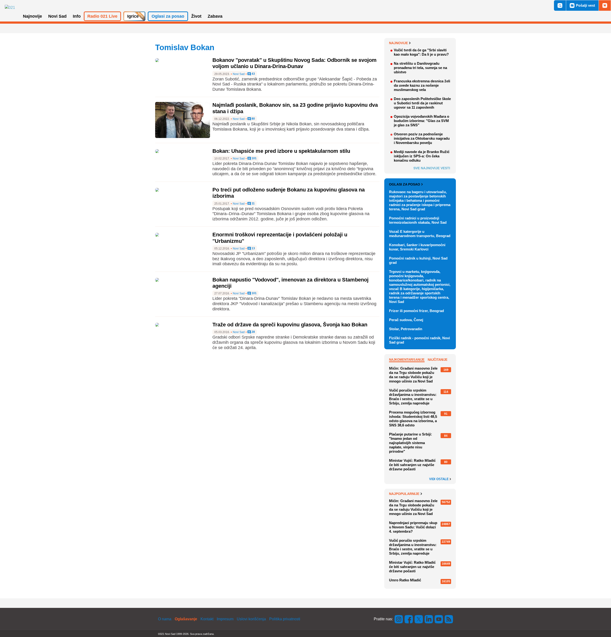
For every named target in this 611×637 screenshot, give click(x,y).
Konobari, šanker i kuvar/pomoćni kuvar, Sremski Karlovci (417, 247)
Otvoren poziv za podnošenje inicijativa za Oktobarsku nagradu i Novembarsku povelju (422, 138)
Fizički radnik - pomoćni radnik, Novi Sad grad (419, 340)
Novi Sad (239, 74)
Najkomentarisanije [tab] (407, 359)
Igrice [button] (133, 16)
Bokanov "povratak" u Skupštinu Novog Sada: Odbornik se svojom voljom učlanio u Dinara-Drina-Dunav (294, 63)
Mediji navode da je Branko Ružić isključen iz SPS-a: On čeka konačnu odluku (421, 156)
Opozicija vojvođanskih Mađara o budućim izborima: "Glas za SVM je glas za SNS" (421, 120)
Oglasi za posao (404, 184)
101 (254, 158)
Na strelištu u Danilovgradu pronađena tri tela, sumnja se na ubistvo (420, 67)
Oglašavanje (186, 619)
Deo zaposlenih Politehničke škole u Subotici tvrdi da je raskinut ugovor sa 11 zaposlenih (422, 103)
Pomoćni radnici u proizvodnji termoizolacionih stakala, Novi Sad (418, 220)
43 (253, 73)
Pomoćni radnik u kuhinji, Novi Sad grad (418, 260)
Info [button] (77, 16)
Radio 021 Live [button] (102, 16)
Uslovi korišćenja (251, 619)
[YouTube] (439, 619)
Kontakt (206, 619)
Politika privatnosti (284, 619)
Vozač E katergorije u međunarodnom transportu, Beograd (419, 233)
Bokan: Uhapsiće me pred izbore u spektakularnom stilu (281, 151)
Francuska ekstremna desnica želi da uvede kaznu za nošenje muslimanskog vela (422, 85)
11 (253, 203)
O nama (164, 619)
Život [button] (196, 16)
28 (253, 332)
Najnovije (398, 43)
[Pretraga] (560, 5)
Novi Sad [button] (57, 16)
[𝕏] (419, 619)
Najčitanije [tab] (438, 359)
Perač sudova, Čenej (406, 320)
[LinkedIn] (429, 619)
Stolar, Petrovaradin (405, 329)
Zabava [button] (215, 16)
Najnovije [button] (32, 16)
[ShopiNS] (605, 5)
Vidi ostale (439, 479)
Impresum (225, 619)
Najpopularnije (404, 493)
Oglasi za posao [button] (168, 16)
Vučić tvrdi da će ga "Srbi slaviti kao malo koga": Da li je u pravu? (421, 52)
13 (253, 248)
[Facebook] (409, 619)
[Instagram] (399, 619)
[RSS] (448, 619)
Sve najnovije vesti (431, 168)
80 (253, 118)
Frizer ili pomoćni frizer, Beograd (416, 311)
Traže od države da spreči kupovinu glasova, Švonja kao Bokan (289, 325)
